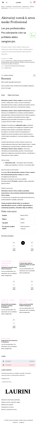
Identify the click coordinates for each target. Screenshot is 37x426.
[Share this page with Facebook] (34, 75)
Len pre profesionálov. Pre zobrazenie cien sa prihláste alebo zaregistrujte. (9, 273)
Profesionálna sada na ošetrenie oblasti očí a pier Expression (27, 264)
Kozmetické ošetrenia (29, 62)
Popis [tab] (3, 95)
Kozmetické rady (17, 6)
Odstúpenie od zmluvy (7, 407)
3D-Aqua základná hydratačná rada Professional (6, 263)
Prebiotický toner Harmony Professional (9, 341)
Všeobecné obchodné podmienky (10, 400)
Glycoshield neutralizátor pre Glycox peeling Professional (8, 305)
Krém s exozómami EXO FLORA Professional (26, 304)
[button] (7, 75)
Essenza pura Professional (18, 66)
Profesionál (8, 6)
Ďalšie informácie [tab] (13, 95)
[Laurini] (18, 2)
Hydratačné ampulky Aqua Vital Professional (9, 268)
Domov (3, 6)
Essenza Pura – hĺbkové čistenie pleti (15, 60)
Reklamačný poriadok (7, 404)
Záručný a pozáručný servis (9, 409)
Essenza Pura (8, 66)
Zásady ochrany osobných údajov (10, 402)
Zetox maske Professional (22, 110)
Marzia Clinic (8, 68)
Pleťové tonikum (5, 338)
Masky (11, 63)
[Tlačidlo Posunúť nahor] (34, 419)
